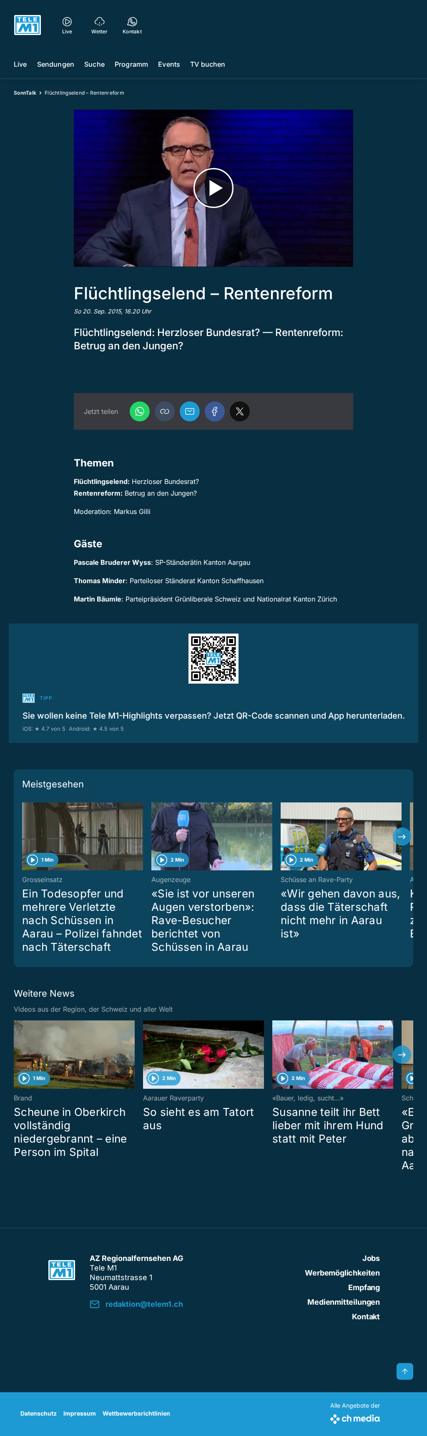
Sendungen (55, 64)
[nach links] (25, 836)
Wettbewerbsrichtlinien (136, 1413)
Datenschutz (38, 1413)
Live (20, 64)
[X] (240, 411)
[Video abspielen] (213, 188)
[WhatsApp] (140, 411)
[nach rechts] (402, 836)
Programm (131, 64)
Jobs (371, 1258)
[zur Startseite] (27, 25)
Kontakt (366, 1316)
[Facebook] (215, 411)
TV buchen (207, 64)
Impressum (79, 1413)
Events (169, 64)
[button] (165, 411)
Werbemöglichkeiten (342, 1272)
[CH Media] (355, 1417)
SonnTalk (25, 93)
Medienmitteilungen (343, 1302)
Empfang (364, 1287)
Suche (94, 64)
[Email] (190, 411)
